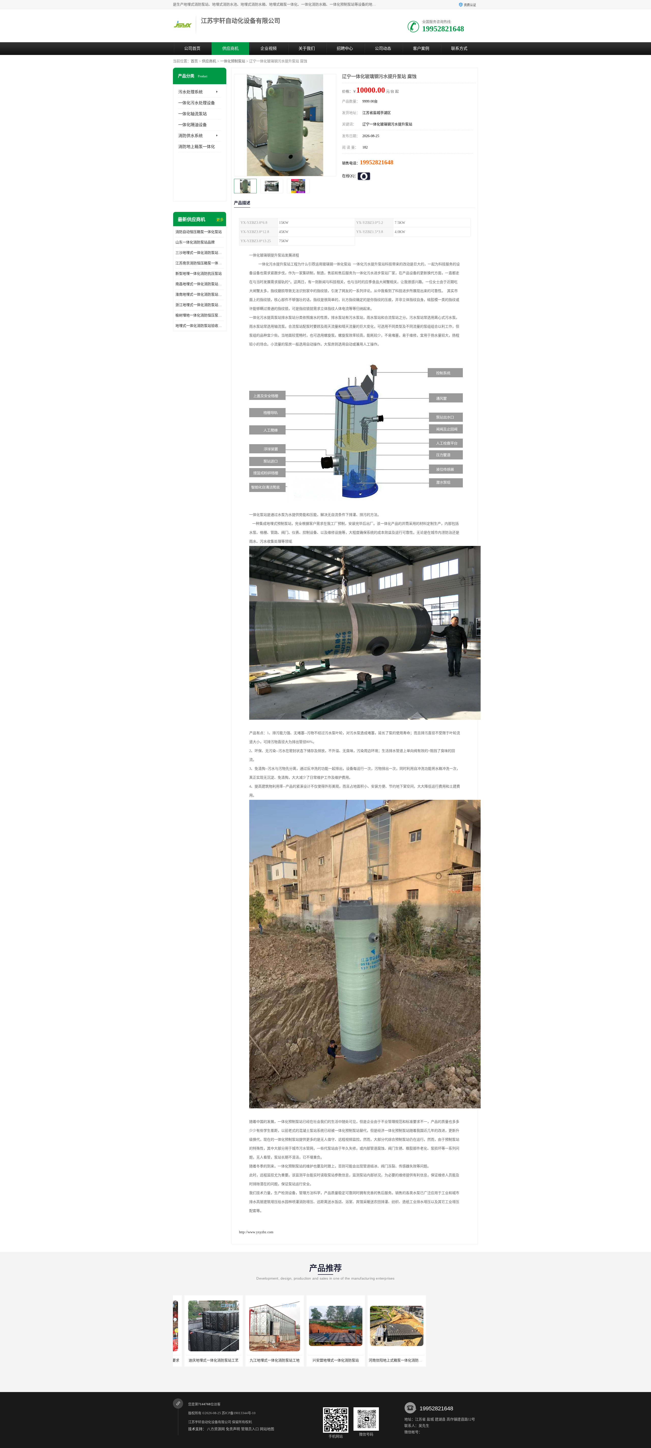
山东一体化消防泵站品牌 (195, 242)
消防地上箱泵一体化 (196, 146)
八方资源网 (216, 1429)
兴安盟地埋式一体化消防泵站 (263, 1360)
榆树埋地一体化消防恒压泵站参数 (199, 315)
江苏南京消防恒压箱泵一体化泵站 (199, 263)
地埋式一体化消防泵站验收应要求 (199, 326)
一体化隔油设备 (192, 125)
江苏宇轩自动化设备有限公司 (209, 1422)
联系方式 (459, 48)
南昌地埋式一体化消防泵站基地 (199, 284)
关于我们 (307, 48)
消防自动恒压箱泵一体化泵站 (198, 232)
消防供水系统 (190, 136)
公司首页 (192, 48)
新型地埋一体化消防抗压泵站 (198, 274)
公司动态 (383, 48)
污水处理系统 (190, 92)
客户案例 (421, 48)
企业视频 (268, 48)
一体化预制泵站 (232, 61)
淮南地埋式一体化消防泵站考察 (199, 294)
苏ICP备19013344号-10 (239, 1413)
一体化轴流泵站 (192, 114)
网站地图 (267, 1429)
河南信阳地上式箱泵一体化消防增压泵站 (328, 1360)
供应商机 (230, 48)
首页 (194, 61)
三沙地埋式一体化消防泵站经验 (199, 253)
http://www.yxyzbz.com (256, 1232)
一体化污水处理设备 (196, 103)
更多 (220, 220)
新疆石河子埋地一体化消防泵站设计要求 (450, 1360)
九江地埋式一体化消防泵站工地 (202, 1360)
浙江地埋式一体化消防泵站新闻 (199, 305)
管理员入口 (250, 1429)
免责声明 (233, 1429)
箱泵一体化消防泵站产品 (385, 1360)
